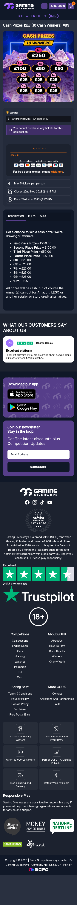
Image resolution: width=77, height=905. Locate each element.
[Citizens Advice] (13, 827)
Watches (20, 661)
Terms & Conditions (20, 693)
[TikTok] (42, 503)
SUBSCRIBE (38, 467)
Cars (20, 651)
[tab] (16, 217)
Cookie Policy (20, 704)
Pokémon (20, 666)
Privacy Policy (20, 698)
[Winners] (20, 728)
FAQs (43, 216)
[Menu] (44, 6)
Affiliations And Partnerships (57, 698)
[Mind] (37, 844)
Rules (32, 216)
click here (57, 171)
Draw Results (57, 651)
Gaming (20, 656)
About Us (57, 640)
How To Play (57, 645)
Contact (57, 693)
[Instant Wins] (56, 775)
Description (16, 216)
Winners (57, 656)
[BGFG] (56, 752)
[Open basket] (71, 6)
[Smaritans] (13, 845)
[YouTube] (49, 503)
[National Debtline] (62, 827)
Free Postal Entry (20, 714)
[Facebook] (27, 503)
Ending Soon (20, 645)
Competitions (20, 640)
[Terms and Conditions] (20, 775)
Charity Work (57, 661)
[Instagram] (35, 503)
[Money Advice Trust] (37, 827)
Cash (20, 677)
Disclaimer (20, 709)
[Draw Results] (20, 752)
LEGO (20, 672)
